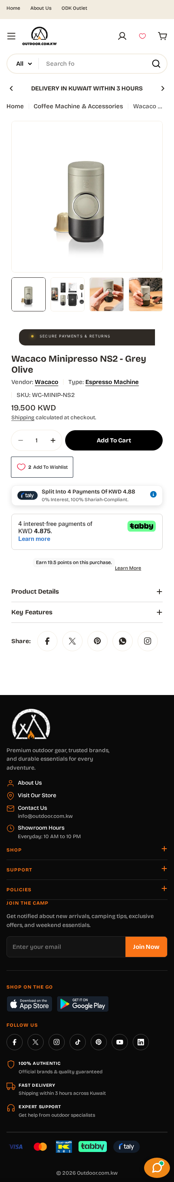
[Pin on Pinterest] (97, 641)
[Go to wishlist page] (142, 36)
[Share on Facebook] (47, 641)
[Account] (122, 36)
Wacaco (46, 382)
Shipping (22, 417)
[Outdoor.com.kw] (30, 711)
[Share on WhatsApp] (122, 641)
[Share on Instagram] (148, 641)
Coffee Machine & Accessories (78, 106)
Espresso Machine (112, 382)
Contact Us (32, 807)
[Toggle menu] (11, 36)
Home (13, 8)
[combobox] (87, 64)
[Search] (156, 64)
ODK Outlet (74, 8)
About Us (40, 8)
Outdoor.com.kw (97, 1173)
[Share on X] (72, 641)
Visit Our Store (37, 795)
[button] (11, 88)
